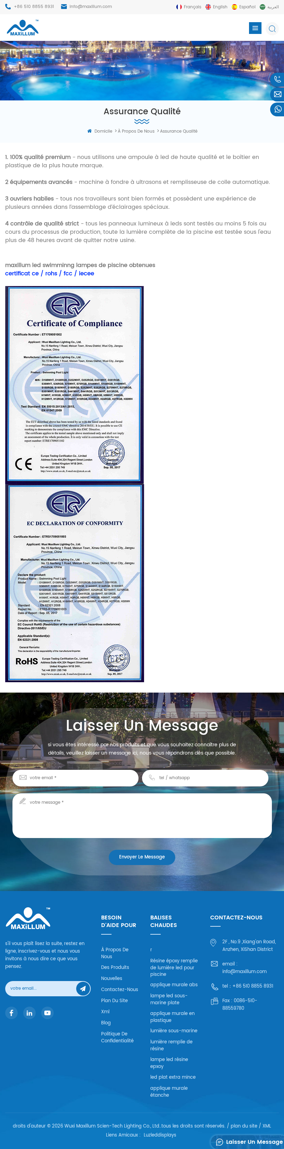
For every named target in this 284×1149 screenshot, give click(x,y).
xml (105, 1012)
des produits (115, 967)
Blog (106, 1023)
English (220, 7)
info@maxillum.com (91, 6)
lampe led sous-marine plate (169, 999)
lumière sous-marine (173, 1031)
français (192, 7)
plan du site (114, 1001)
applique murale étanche (169, 1092)
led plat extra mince (173, 1077)
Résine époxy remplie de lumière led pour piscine (174, 968)
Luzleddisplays (160, 1135)
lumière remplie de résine (171, 1046)
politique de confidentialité (117, 1038)
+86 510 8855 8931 (34, 6)
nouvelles (111, 978)
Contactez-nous (119, 990)
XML (267, 1126)
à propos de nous (136, 131)
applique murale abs (174, 985)
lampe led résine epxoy (169, 1063)
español (247, 7)
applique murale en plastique (172, 1017)
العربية (273, 7)
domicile (103, 131)
